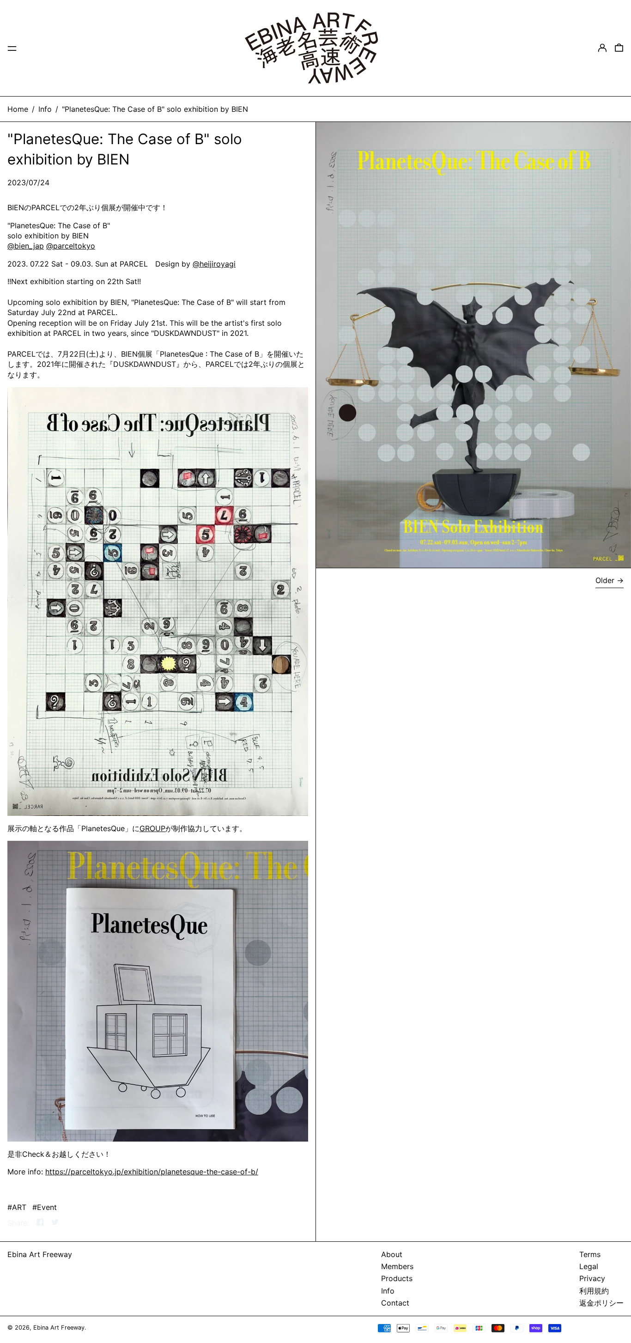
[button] (619, 48)
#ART (16, 1207)
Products (397, 1278)
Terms (590, 1254)
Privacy (592, 1278)
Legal (588, 1266)
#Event (44, 1207)
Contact (395, 1302)
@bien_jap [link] (25, 245)
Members (397, 1266)
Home (17, 109)
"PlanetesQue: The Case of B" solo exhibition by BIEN (155, 109)
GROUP (152, 828)
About (391, 1254)
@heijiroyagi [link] (214, 263)
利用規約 (594, 1290)
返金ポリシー (601, 1302)
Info (45, 109)
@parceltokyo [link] (70, 245)
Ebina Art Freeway (39, 1254)
